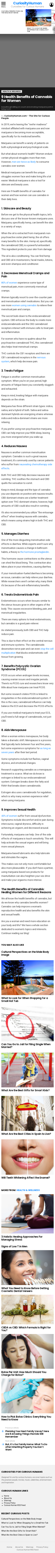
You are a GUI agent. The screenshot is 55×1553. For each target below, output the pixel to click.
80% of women (9, 282)
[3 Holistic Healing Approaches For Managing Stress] (27, 1213)
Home (6, 1496)
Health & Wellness (28, 1190)
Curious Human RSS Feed (14, 1505)
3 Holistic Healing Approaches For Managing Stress (21, 1238)
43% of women (9, 815)
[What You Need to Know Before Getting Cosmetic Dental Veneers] (27, 1267)
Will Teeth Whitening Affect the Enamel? (25, 1178)
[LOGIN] (51, 4)
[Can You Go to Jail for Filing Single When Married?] (27, 1023)
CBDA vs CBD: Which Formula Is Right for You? (26, 1329)
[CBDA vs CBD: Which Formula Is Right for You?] (27, 1309)
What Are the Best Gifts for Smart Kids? (25, 1090)
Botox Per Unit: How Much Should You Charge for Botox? (23, 1373)
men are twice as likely (24, 161)
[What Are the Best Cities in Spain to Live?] (27, 1113)
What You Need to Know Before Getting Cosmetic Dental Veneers (25, 1289)
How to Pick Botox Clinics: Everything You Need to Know (26, 1418)
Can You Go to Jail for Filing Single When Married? (26, 1045)
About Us (8, 1498)
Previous (1, 21)
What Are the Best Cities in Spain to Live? (26, 1134)
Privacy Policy (9, 1503)
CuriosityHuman (27, 3)
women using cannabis (24, 305)
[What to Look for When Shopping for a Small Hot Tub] (38, 17)
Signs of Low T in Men (14, 1246)
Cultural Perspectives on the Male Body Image (12, 12)
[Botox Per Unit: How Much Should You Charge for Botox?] (27, 1351)
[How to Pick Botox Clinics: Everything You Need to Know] (27, 1395)
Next (53, 21)
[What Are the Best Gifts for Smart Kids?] (27, 1070)
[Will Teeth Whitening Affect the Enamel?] (27, 1157)
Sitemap (7, 1500)
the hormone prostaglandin (34, 552)
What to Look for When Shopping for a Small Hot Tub (38, 29)
